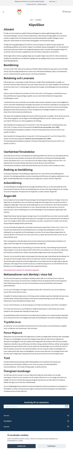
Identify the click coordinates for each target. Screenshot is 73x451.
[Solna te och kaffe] (34, 11)
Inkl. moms (52, 1)
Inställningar (52, 446)
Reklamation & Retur (58, 227)
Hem (31, 20)
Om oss (6, 415)
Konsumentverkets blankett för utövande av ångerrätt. (21, 270)
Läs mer (6, 426)
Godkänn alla (21, 446)
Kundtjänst (8, 421)
